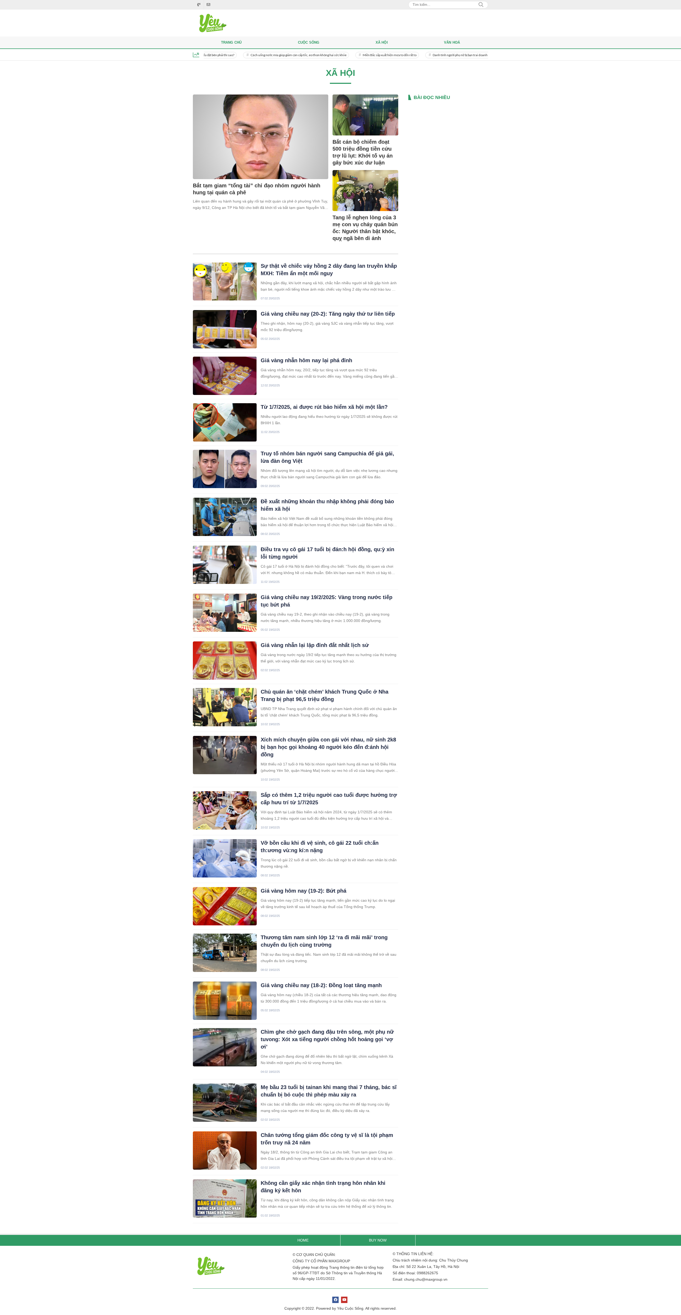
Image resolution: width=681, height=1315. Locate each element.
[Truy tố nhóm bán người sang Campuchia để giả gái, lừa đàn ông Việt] (225, 469)
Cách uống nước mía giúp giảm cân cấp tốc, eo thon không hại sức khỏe (262, 55)
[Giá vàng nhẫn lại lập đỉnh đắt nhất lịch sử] (225, 660)
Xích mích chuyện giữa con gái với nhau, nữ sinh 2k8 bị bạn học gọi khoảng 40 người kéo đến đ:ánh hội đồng (328, 747)
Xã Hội (382, 42)
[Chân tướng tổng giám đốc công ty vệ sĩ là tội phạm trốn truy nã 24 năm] (225, 1150)
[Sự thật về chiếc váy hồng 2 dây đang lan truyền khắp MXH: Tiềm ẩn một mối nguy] (225, 281)
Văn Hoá (452, 42)
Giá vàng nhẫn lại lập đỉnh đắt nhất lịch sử (315, 645)
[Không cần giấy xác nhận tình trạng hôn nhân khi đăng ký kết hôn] (225, 1198)
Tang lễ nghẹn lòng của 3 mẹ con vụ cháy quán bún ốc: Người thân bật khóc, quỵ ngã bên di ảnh (365, 228)
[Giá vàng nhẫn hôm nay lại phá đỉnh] (225, 376)
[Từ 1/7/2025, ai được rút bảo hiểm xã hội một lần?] (225, 422)
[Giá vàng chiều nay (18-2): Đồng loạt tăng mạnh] (225, 1001)
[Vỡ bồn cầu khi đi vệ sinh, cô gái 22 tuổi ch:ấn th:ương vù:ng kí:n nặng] (225, 858)
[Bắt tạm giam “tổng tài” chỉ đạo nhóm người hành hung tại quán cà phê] (260, 136)
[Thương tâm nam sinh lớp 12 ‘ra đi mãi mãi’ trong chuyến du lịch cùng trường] (225, 953)
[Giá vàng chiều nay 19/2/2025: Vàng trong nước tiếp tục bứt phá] (225, 612)
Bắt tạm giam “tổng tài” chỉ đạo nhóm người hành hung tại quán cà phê (256, 189)
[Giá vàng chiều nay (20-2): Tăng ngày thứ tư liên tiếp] (225, 329)
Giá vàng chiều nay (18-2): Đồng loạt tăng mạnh (321, 985)
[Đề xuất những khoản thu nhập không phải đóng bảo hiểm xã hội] (225, 517)
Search (481, 5)
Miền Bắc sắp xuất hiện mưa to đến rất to (353, 55)
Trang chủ (231, 42)
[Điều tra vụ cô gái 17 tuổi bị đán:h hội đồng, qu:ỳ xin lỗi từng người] (225, 565)
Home (303, 1240)
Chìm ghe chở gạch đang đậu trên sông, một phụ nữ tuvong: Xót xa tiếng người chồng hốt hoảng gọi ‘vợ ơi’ (327, 1039)
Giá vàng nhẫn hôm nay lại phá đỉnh (306, 360)
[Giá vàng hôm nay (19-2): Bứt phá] (225, 906)
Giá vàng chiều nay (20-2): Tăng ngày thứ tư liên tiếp (328, 314)
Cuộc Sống (308, 42)
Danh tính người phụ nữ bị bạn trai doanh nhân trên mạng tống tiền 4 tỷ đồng (448, 55)
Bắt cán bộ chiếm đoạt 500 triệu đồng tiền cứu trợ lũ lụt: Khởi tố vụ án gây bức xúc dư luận (363, 152)
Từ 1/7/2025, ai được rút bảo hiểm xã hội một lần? (324, 407)
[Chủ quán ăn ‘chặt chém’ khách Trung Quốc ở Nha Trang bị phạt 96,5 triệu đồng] (225, 707)
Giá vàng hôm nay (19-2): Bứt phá (303, 891)
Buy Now (378, 1240)
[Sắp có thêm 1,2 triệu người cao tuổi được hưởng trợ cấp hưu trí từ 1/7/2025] (225, 810)
